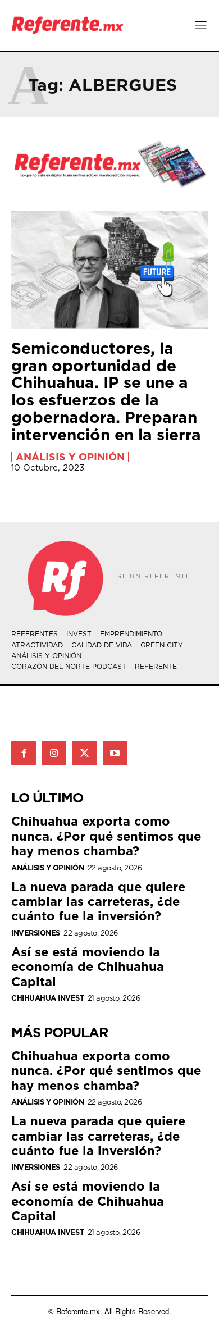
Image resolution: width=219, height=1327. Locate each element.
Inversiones (35, 933)
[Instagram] (54, 753)
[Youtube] (115, 753)
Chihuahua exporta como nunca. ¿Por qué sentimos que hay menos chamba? (106, 835)
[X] (84, 753)
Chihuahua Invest (47, 998)
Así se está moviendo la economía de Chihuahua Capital (87, 966)
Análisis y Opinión (70, 457)
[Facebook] (23, 753)
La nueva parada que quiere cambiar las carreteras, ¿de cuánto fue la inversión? (98, 901)
